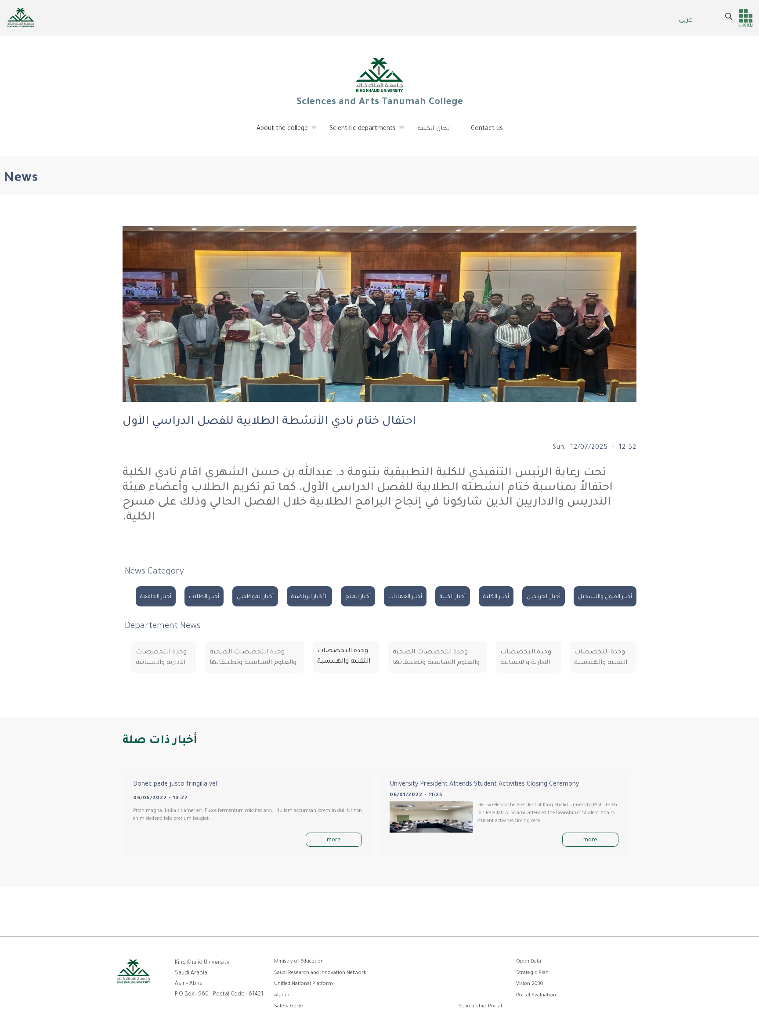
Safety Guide (288, 1007)
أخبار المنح (358, 597)
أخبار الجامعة (155, 597)
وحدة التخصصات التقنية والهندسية (600, 658)
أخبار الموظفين (255, 597)
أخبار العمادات (405, 597)
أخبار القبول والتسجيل (605, 597)
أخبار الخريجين (543, 597)
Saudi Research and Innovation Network (320, 973)
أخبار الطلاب (204, 597)
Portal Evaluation (536, 996)
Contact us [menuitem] (487, 129)
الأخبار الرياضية (309, 597)
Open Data (528, 962)
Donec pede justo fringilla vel (175, 784)
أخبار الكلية (496, 597)
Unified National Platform (303, 984)
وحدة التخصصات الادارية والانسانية (525, 658)
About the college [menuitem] (277, 133)
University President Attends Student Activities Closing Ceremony (484, 784)
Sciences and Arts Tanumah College (379, 102)
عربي (686, 20)
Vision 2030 (529, 984)
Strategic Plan (532, 973)
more (334, 840)
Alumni (282, 996)
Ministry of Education (299, 962)
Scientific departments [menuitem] (357, 133)
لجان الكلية (433, 129)
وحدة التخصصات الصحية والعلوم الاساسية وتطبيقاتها (436, 658)
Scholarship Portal (480, 1007)
